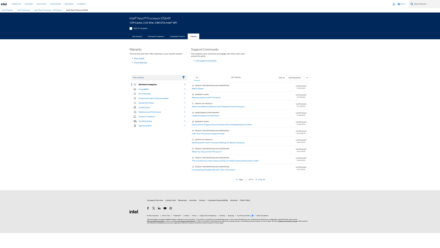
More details (139, 58)
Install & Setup (144, 107)
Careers (202, 200)
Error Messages (145, 94)
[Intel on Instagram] (171, 209)
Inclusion (234, 200)
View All (261, 179)
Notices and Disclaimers (188, 221)
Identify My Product (146, 103)
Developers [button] (55, 4)
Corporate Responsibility (218, 200)
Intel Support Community (206, 61)
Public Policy (245, 200)
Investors (193, 200)
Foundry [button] (81, 4)
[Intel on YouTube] (165, 209)
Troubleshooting (145, 121)
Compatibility (144, 89)
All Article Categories (148, 84)
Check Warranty (140, 62)
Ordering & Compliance (156, 36)
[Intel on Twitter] (154, 209)
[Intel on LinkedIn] (159, 209)
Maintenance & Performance (150, 112)
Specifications (137, 36)
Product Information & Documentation (154, 98)
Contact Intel (170, 200)
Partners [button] (69, 4)
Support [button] (29, 4)
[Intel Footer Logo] (134, 211)
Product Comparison (147, 116)
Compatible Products (177, 36)
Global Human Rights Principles (287, 221)
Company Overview (155, 200)
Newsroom (182, 200)
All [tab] (197, 77)
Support (193, 36)
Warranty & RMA (145, 126)
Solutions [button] (41, 4)
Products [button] (16, 4)
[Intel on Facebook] (148, 209)
